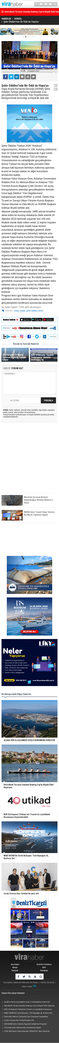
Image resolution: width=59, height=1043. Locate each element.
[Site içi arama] (55, 4)
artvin (40, 310)
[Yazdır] (27, 76)
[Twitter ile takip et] (24, 977)
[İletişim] (50, 4)
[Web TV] (41, 4)
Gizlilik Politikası (44, 964)
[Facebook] (5, 76)
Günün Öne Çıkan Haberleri (13, 993)
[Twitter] (11, 76)
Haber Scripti (27, 986)
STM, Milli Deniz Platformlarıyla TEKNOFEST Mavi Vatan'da (27, 1031)
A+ (55, 85)
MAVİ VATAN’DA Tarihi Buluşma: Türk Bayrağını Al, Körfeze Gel (28, 1013)
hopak (22, 310)
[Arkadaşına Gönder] (22, 76)
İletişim (15, 970)
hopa (16, 310)
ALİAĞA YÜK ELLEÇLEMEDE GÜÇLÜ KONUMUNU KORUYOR (27, 1002)
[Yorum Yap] (33, 76)
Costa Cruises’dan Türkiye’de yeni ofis (19, 1020)
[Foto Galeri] (46, 4)
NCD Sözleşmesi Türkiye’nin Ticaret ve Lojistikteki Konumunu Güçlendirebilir (27, 1009)
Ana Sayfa (15, 964)
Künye (15, 967)
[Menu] (36, 4)
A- (55, 89)
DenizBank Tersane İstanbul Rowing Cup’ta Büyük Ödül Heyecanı (29, 1005)
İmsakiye (44, 970)
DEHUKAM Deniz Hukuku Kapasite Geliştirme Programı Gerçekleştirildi (24, 1024)
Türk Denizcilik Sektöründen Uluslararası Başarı (22, 1027)
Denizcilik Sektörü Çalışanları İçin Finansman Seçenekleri (26, 1016)
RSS (44, 967)
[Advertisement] (29, 460)
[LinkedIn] (16, 76)
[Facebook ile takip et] (18, 977)
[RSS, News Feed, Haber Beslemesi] (29, 977)
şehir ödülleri (31, 310)
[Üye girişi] (35, 977)
